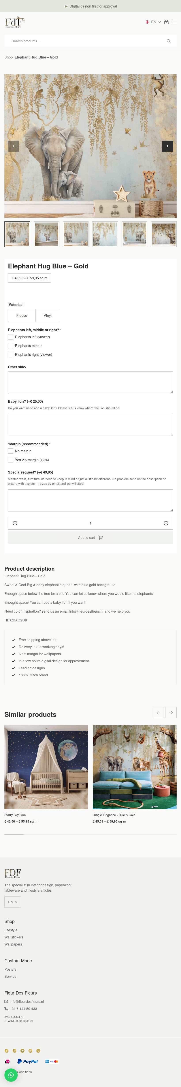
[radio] (22, 315)
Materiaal (15, 304)
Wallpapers (13, 944)
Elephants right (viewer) (33, 354)
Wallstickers (13, 937)
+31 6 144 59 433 (23, 1008)
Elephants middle (28, 345)
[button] (167, 146)
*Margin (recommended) (29, 443)
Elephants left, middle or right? (34, 329)
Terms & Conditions (18, 1072)
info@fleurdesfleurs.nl (27, 1001)
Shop (8, 57)
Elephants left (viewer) (32, 336)
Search (169, 41)
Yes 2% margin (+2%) (32, 459)
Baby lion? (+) (25, 401)
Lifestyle (10, 929)
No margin (23, 450)
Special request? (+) (30, 472)
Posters (10, 969)
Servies (10, 976)
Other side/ (17, 366)
